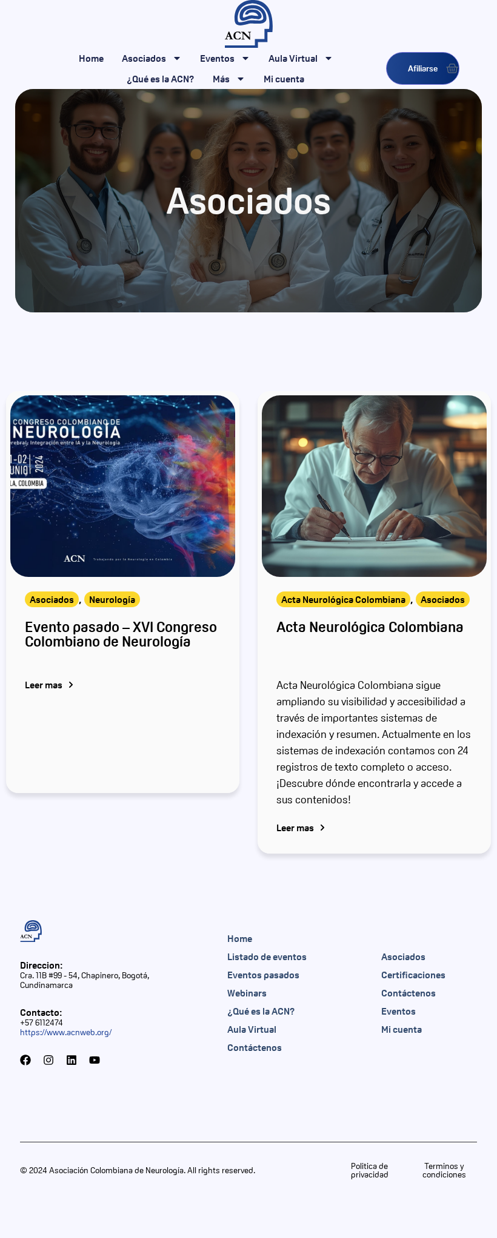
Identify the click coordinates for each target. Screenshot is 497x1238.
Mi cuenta (284, 78)
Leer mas (43, 684)
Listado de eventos (267, 956)
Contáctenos (254, 1047)
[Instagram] (48, 1060)
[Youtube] (94, 1060)
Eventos (217, 58)
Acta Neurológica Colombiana (343, 599)
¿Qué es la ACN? (161, 78)
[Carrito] (452, 68)
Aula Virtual (293, 58)
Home (91, 58)
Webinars (247, 992)
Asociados (144, 58)
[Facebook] (25, 1060)
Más (221, 78)
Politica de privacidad (370, 1170)
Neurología (112, 599)
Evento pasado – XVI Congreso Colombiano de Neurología (121, 634)
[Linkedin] (71, 1060)
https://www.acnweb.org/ (66, 1032)
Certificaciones (413, 974)
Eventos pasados (263, 974)
